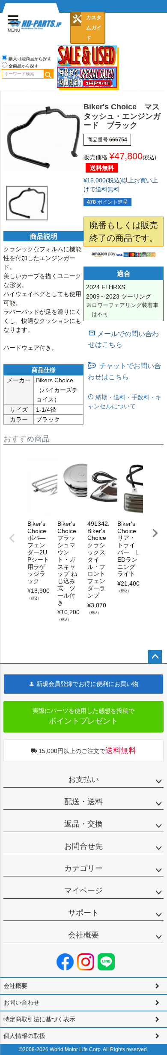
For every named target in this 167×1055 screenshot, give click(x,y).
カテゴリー (83, 868)
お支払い (83, 779)
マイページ (83, 890)
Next (155, 533)
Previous (12, 538)
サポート (83, 912)
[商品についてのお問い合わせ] (126, 339)
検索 (48, 74)
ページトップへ (155, 657)
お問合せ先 (83, 846)
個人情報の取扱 (24, 1035)
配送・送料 (83, 801)
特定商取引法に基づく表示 (39, 1019)
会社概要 (83, 935)
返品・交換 (83, 824)
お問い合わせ (21, 1002)
